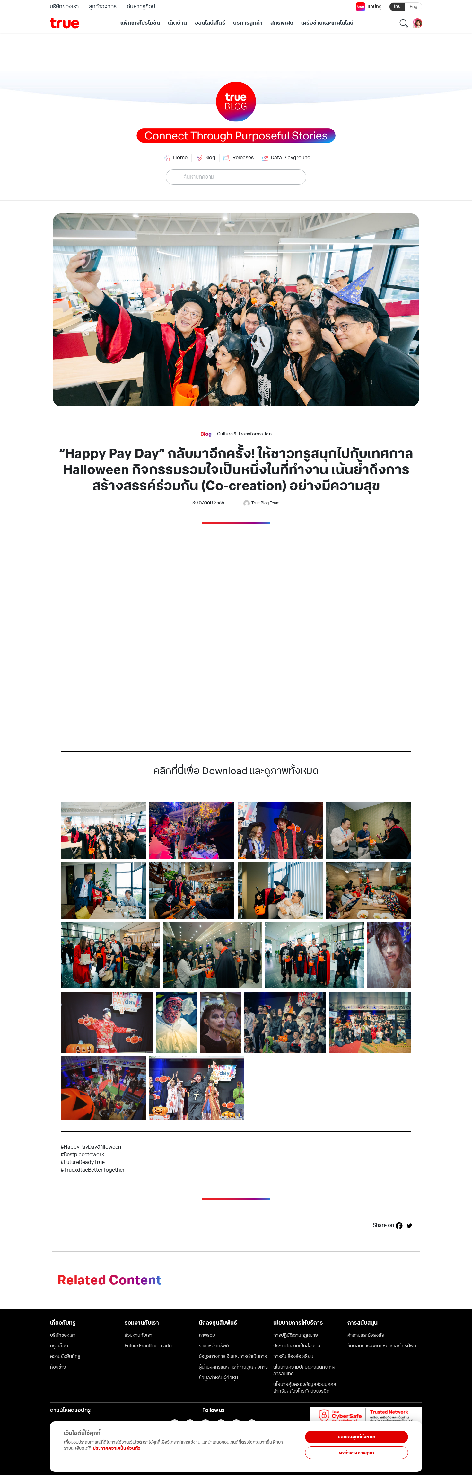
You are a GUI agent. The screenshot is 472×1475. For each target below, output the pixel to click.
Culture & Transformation (244, 434)
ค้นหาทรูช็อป (141, 7)
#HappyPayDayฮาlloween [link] (91, 1147)
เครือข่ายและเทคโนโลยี (327, 23)
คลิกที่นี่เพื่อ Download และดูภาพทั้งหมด (236, 771)
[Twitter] (409, 1225)
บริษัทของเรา (64, 7)
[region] (132, 1443)
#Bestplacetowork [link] (82, 1154)
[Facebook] (399, 1225)
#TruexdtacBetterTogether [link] (93, 1170)
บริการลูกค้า (248, 23)
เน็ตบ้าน (177, 23)
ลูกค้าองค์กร (103, 7)
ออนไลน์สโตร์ (210, 23)
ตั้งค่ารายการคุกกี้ (356, 1452)
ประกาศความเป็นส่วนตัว (117, 1448)
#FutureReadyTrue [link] (83, 1162)
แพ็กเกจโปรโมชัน (140, 23)
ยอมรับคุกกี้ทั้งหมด (356, 1437)
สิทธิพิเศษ (281, 23)
